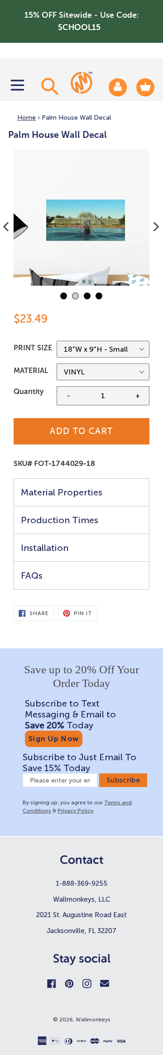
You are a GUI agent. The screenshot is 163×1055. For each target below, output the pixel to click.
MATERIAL (31, 370)
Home (26, 117)
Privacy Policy (75, 811)
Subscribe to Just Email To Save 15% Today (79, 762)
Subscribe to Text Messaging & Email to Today (70, 714)
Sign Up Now (54, 738)
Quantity (28, 391)
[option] (81, 217)
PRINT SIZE (33, 347)
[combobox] (48, 86)
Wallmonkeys (93, 1019)
